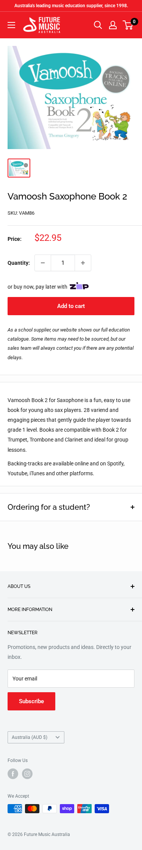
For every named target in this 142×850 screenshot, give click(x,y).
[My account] (113, 25)
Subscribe (31, 701)
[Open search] (98, 25)
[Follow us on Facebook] (13, 773)
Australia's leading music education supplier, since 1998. (71, 5)
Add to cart (71, 306)
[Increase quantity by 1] (83, 263)
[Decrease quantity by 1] (43, 263)
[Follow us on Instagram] (27, 773)
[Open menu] (11, 25)
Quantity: (19, 263)
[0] (128, 25)
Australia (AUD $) (29, 737)
